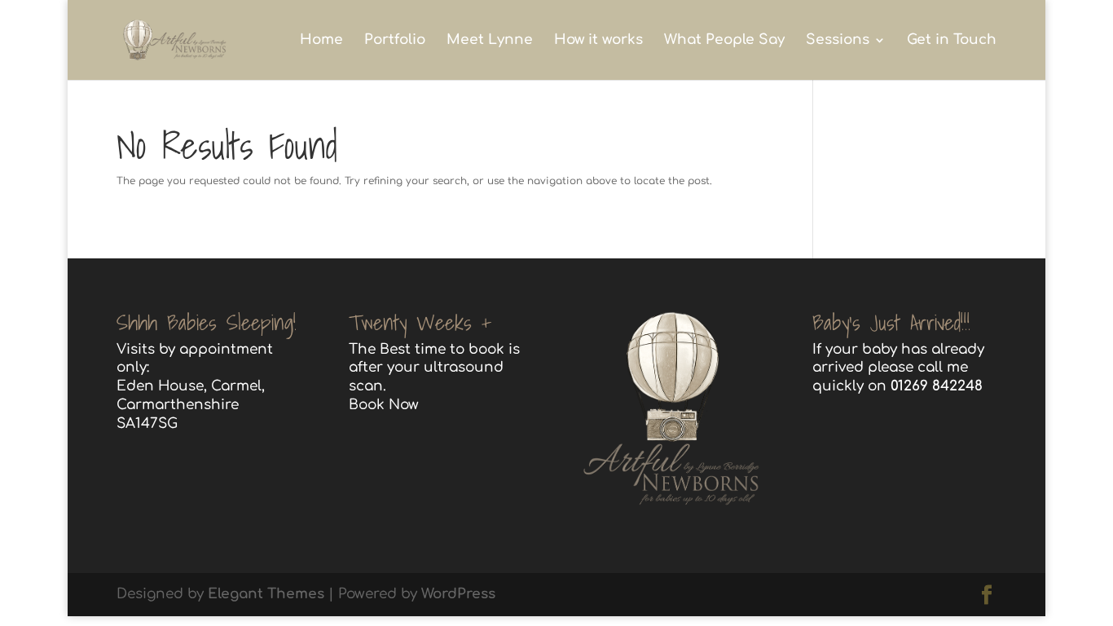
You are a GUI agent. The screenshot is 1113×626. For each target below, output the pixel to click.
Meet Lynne (490, 40)
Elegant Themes (266, 594)
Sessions (837, 40)
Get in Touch (951, 40)
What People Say (724, 40)
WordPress (458, 594)
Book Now (384, 404)
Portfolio (394, 40)
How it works (598, 40)
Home (321, 40)
